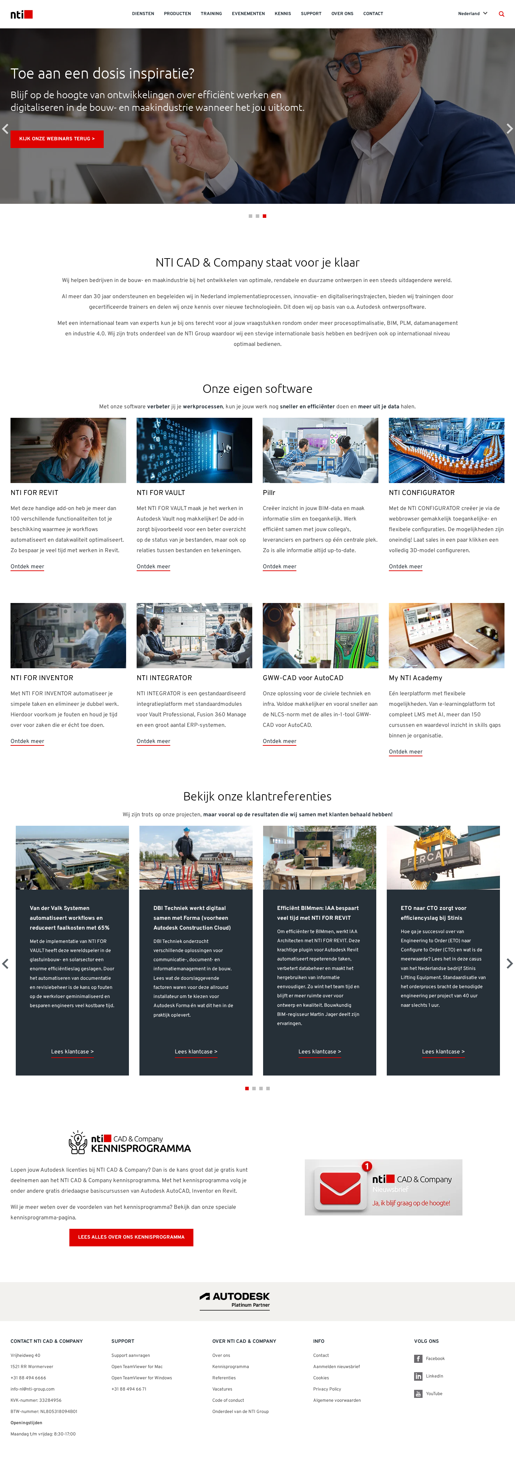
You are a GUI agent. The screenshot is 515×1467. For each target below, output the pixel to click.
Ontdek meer (27, 566)
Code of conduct (228, 1401)
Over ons (221, 1356)
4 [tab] (268, 1088)
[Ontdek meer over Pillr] (320, 451)
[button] (502, 14)
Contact (321, 1356)
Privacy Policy (327, 1389)
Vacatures (222, 1389)
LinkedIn (434, 1376)
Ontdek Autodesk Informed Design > (287, 139)
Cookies (321, 1378)
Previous (5, 128)
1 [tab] (250, 216)
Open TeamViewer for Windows (141, 1378)
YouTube (434, 1394)
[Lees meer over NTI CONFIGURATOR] (446, 451)
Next (509, 128)
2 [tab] (257, 216)
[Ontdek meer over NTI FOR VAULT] (194, 451)
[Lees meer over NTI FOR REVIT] (68, 451)
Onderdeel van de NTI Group (240, 1412)
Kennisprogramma (230, 1367)
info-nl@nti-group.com (33, 1389)
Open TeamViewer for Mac (137, 1367)
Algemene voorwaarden (337, 1401)
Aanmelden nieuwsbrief (336, 1367)
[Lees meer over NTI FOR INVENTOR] (68, 636)
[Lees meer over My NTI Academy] (446, 636)
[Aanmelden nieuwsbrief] (383, 1188)
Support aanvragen (130, 1356)
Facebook (435, 1359)
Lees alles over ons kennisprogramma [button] (131, 1237)
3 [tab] (264, 216)
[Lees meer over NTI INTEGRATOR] (194, 636)
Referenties (224, 1378)
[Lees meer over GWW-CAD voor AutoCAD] (320, 636)
